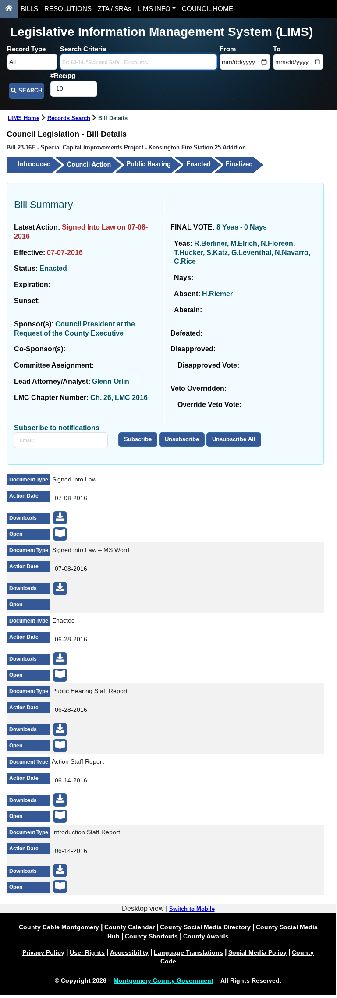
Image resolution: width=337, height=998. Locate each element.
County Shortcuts (151, 936)
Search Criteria (83, 49)
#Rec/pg (62, 75)
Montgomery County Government (163, 980)
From (228, 49)
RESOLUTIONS (68, 8)
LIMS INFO (154, 8)
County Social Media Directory (205, 927)
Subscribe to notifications (56, 428)
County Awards (206, 936)
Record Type (26, 49)
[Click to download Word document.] (60, 588)
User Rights (87, 952)
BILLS (29, 8)
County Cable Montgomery (59, 927)
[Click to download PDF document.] (60, 517)
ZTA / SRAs (114, 8)
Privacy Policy (43, 952)
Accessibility (129, 952)
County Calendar (129, 927)
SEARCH (29, 91)
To (276, 49)
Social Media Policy (257, 952)
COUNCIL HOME (207, 8)
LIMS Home (23, 118)
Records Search (68, 118)
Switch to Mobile (192, 909)
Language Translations (188, 952)
